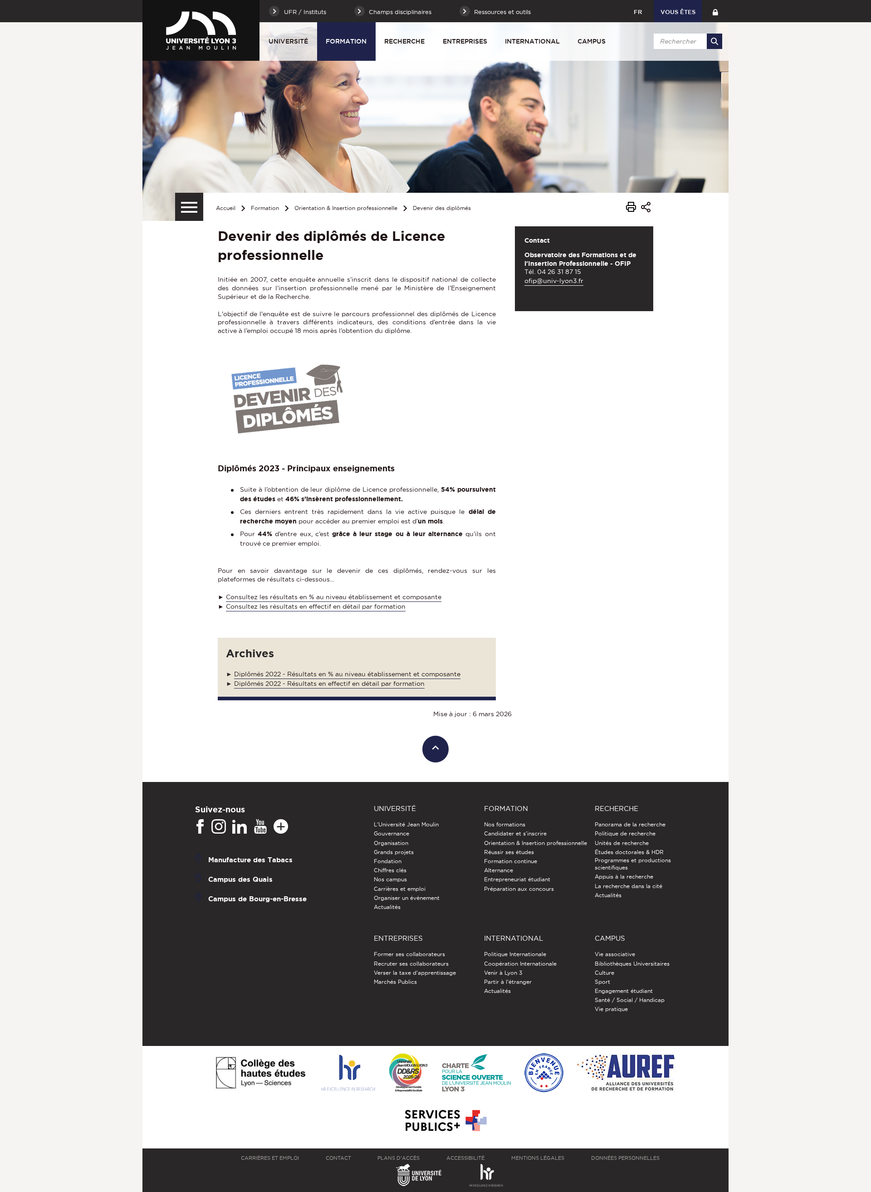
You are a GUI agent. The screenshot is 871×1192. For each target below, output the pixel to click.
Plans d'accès (398, 1158)
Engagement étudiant (624, 991)
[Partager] (645, 208)
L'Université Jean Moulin (406, 824)
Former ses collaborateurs (409, 954)
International (532, 41)
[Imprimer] (631, 208)
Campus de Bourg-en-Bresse (257, 899)
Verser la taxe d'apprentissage (415, 973)
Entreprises (465, 41)
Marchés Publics (395, 982)
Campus (591, 41)
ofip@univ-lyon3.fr (553, 280)
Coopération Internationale (520, 964)
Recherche (404, 41)
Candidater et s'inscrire (515, 833)
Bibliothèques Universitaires (632, 964)
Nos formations (504, 824)
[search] (686, 41)
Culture (604, 973)
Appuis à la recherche (624, 876)
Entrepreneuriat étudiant (517, 879)
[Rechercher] (714, 41)
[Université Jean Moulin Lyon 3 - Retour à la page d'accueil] (200, 30)
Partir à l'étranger (508, 982)
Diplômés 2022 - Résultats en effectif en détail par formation (329, 683)
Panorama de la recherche (630, 824)
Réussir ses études (509, 852)
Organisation (391, 843)
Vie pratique (611, 1009)
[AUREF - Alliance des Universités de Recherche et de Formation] (625, 1073)
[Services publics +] (445, 1121)
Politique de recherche (625, 833)
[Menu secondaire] (189, 207)
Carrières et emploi (400, 889)
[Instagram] (218, 827)
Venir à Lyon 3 (503, 973)
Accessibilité (465, 1158)
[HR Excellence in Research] (348, 1073)
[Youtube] (260, 827)
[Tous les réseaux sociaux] (281, 827)
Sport (602, 982)
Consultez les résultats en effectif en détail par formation (316, 606)
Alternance (498, 870)
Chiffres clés (390, 870)
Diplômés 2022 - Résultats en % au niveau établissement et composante (347, 674)
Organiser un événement (407, 898)
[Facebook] (200, 827)
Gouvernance (391, 833)
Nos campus (390, 879)
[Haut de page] (435, 749)
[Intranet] (715, 11)
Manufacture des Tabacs (250, 860)
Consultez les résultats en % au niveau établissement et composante (333, 597)
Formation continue (510, 861)
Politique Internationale (515, 954)
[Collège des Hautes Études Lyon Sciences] (260, 1073)
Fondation (387, 861)
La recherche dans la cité (628, 886)
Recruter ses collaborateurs (411, 964)
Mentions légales (537, 1158)
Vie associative (615, 954)
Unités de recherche (622, 843)
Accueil (225, 208)
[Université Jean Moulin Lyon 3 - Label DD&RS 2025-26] (408, 1073)
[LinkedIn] (239, 827)
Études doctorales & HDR (629, 852)
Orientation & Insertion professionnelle (345, 208)
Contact (338, 1158)
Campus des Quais (240, 879)
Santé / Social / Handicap (630, 1000)
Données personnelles (625, 1158)
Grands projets (394, 852)
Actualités (387, 907)
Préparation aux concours (519, 889)
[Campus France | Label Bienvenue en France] (543, 1073)
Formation (346, 41)
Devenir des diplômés (442, 208)
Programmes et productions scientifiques (633, 863)
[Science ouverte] (476, 1073)
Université (288, 41)
